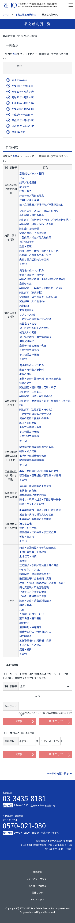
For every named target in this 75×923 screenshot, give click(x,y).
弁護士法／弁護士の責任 (32, 591)
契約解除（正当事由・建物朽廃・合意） (41, 288)
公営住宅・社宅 (27, 323)
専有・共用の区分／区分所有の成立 (38, 471)
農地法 (23, 561)
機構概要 (37, 872)
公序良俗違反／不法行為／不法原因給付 (41, 204)
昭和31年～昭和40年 (23, 97)
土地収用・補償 (27, 556)
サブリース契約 (27, 314)
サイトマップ (37, 899)
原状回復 (24, 305)
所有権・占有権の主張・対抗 (35, 255)
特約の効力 (25, 383)
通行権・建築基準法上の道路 (35, 486)
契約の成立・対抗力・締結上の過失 (38, 211)
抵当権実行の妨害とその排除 (35, 519)
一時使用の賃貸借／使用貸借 (35, 319)
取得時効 (24, 622)
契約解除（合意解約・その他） (36, 409)
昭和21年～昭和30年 (23, 91)
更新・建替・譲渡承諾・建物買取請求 (40, 378)
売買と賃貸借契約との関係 (34, 259)
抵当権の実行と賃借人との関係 (36, 514)
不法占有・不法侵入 (30, 645)
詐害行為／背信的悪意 (31, 195)
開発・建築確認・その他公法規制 (37, 547)
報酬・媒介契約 (27, 451)
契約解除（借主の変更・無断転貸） (38, 297)
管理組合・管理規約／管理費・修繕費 (40, 475)
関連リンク (37, 892)
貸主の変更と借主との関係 (34, 328)
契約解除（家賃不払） (31, 292)
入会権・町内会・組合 (31, 614)
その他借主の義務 (29, 354)
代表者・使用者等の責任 (32, 596)
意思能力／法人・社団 (31, 173)
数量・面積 (25, 246)
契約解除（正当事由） (31, 391)
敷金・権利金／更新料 (31, 369)
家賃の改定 (25, 283)
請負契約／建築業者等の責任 (35, 574)
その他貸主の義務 (29, 350)
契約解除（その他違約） (32, 301)
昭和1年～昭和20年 (22, 85)
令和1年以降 (18, 132)
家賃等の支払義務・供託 (32, 345)
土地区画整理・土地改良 (32, 552)
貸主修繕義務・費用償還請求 (35, 336)
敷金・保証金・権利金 (31, 274)
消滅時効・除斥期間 (30, 627)
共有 (21, 609)
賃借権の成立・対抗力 (31, 270)
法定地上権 (25, 523)
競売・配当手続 (27, 528)
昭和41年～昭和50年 (23, 103)
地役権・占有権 (27, 490)
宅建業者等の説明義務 (31, 460)
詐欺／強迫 (25, 191)
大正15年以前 (19, 80)
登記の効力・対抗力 (30, 569)
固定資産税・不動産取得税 (34, 587)
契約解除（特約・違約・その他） (37, 224)
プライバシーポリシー (37, 878)
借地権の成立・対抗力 (31, 365)
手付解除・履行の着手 (31, 215)
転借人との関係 (27, 332)
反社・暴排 (25, 649)
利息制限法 (25, 636)
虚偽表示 (24, 186)
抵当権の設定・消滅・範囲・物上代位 (40, 510)
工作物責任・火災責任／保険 (35, 640)
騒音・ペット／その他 (31, 503)
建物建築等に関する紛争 (32, 495)
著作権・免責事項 (37, 885)
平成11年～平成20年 (23, 120)
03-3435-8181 (24, 798)
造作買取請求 (26, 341)
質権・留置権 (26, 536)
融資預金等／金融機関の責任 (35, 578)
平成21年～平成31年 (23, 126)
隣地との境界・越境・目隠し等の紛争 (40, 499)
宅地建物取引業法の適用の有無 (36, 447)
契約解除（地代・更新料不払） (36, 396)
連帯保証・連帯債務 (30, 618)
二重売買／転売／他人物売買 (35, 237)
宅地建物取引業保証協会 (32, 455)
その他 (23, 264)
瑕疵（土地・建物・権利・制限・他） (40, 250)
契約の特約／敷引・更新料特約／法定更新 (42, 279)
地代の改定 (25, 374)
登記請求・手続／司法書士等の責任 (38, 565)
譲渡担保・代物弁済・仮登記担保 (37, 532)
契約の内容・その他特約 (32, 233)
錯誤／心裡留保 (27, 182)
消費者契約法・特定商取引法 (35, 631)
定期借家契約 (26, 310)
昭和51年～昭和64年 (23, 108)
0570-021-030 (24, 824)
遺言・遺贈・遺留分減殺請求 (35, 600)
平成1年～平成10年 (22, 114)
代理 (21, 178)
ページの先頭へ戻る (58, 773)
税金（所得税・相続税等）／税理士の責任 (42, 583)
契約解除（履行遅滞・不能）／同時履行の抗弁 (45, 219)
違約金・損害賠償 (29, 228)
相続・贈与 (25, 605)
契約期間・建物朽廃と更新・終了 (37, 387)
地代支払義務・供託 (30, 427)
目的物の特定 (26, 241)
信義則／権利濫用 (29, 200)
